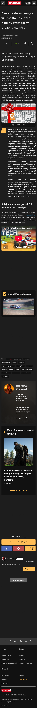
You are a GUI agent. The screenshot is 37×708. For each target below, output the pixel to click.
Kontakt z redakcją (25, 663)
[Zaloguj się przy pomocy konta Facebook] (6, 548)
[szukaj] (3, 3)
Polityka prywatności (9, 663)
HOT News (5, 675)
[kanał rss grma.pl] (31, 641)
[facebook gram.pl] (10, 641)
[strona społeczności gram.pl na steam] (26, 641)
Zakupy (21, 675)
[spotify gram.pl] (21, 641)
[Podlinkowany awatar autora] (9, 389)
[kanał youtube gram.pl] (15, 641)
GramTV (4, 679)
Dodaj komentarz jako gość (18, 542)
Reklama (22, 659)
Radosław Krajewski (9, 35)
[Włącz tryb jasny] (28, 3)
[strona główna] (15, 3)
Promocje (4, 683)
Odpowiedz (29, 569)
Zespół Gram (6, 655)
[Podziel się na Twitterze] (32, 44)
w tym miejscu (29, 215)
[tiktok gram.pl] (5, 641)
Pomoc (21, 655)
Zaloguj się (31, 548)
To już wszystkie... (18, 580)
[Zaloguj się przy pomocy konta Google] (18, 548)
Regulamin (5, 659)
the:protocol (23, 679)
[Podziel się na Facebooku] (25, 44)
